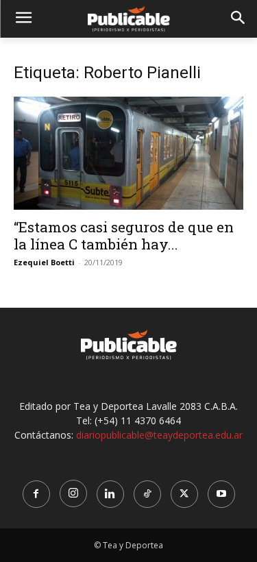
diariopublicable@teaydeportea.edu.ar (159, 434)
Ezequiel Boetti (44, 262)
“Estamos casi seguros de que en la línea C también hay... (124, 235)
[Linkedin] (110, 494)
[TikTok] (147, 494)
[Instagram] (73, 493)
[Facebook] (36, 494)
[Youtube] (221, 494)
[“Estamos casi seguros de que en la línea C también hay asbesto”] (128, 153)
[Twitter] (184, 494)
